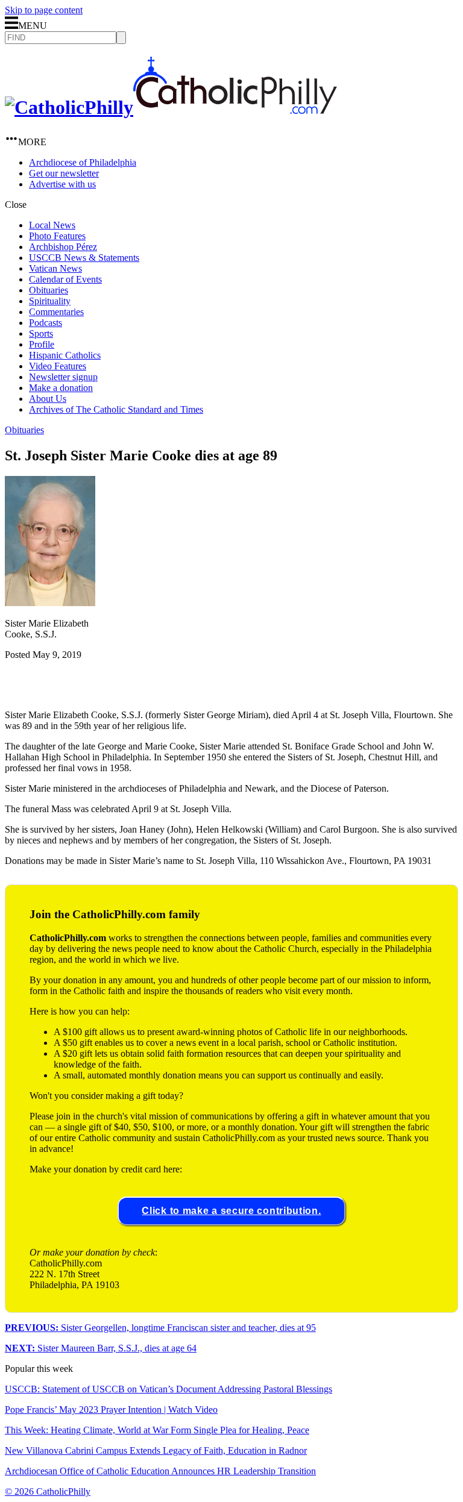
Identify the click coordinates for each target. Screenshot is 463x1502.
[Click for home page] (171, 107)
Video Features (57, 366)
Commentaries (56, 312)
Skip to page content (44, 10)
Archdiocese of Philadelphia (82, 162)
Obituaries (48, 290)
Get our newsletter (64, 173)
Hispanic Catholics (65, 355)
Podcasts (45, 323)
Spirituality (50, 301)
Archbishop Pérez (63, 247)
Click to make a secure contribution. (231, 1211)
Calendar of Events (65, 279)
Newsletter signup (63, 377)
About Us (47, 398)
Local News (52, 225)
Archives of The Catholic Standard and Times (116, 409)
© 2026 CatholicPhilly (47, 1491)
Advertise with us (62, 184)
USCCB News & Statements (84, 257)
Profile (41, 344)
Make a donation (61, 388)
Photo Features (57, 236)
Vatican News (55, 268)
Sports (41, 333)
